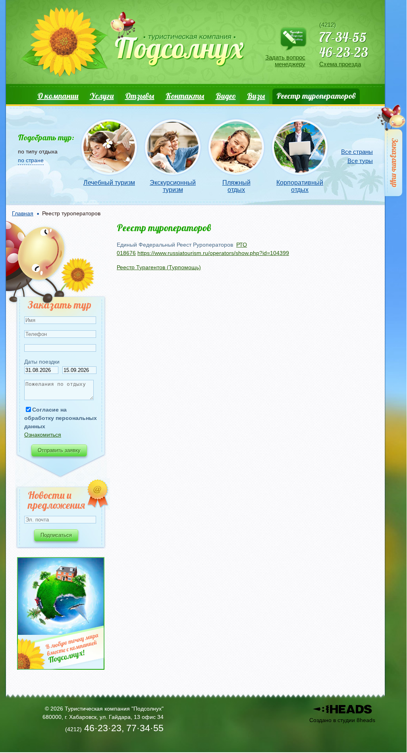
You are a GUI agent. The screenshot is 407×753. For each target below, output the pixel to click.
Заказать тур (392, 152)
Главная (22, 213)
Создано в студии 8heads (342, 720)
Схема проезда (340, 64)
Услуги (102, 96)
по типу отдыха (38, 151)
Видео (226, 96)
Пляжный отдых (236, 186)
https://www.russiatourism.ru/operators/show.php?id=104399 (213, 253)
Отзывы (139, 96)
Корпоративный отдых (299, 186)
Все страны (357, 151)
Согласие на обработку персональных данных (60, 417)
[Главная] (131, 44)
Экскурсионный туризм (173, 186)
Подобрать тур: (46, 137)
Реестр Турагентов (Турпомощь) (159, 267)
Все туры (360, 160)
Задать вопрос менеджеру (285, 60)
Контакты (185, 96)
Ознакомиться (42, 434)
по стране (31, 160)
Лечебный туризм (109, 182)
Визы (256, 96)
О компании (58, 96)
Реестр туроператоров (316, 96)
